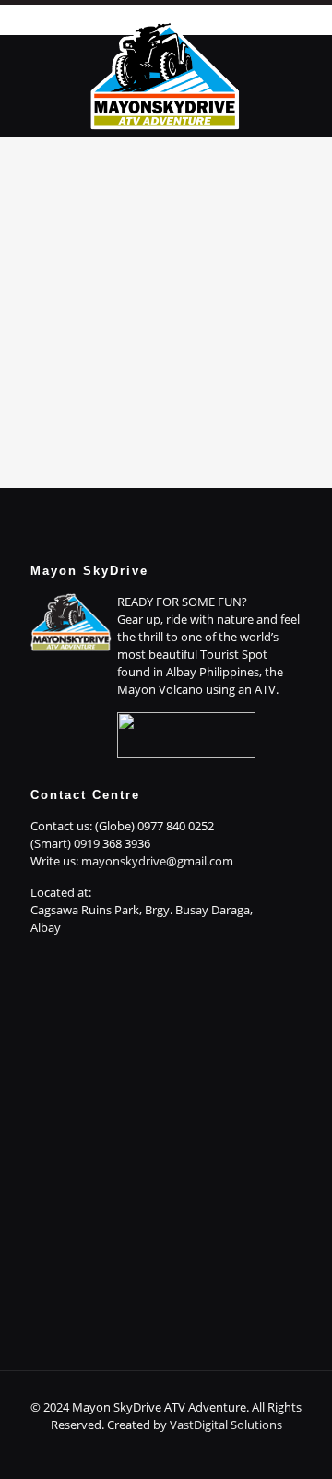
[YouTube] (178, 1450)
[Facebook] (103, 1450)
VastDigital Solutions (226, 1424)
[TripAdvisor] (228, 1450)
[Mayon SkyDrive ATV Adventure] (166, 73)
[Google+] (128, 1450)
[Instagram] (203, 1450)
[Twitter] (153, 1450)
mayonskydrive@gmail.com (157, 861)
